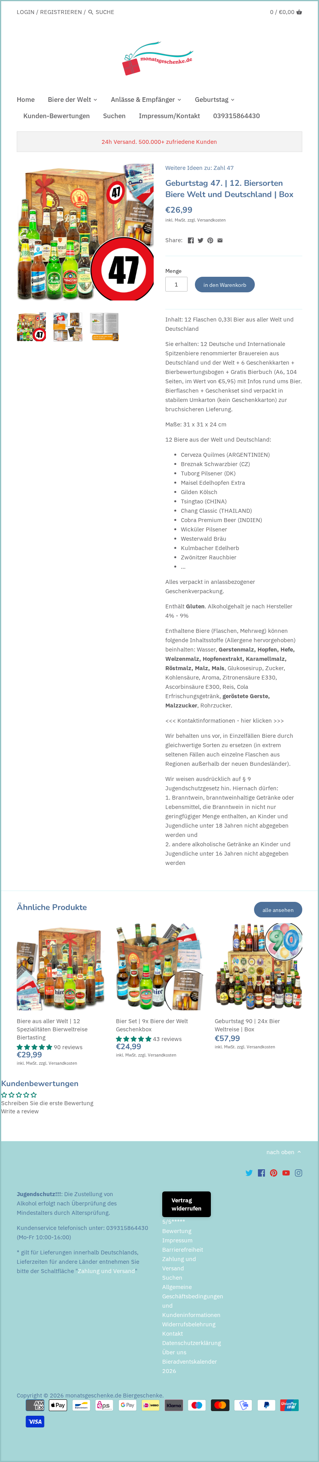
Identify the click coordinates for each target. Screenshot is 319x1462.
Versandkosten (211, 220)
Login (26, 12)
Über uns (174, 1352)
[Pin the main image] (210, 239)
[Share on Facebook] (191, 239)
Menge (173, 271)
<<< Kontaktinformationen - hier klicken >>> (224, 720)
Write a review (20, 1111)
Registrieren (61, 12)
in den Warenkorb (224, 284)
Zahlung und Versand (106, 1271)
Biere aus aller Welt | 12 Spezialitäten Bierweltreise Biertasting (52, 1029)
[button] (35, 1047)
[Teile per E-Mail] (220, 239)
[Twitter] (249, 1172)
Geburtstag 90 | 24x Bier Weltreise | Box (247, 1025)
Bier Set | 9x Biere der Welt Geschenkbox (152, 1025)
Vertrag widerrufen (187, 1204)
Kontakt (172, 1333)
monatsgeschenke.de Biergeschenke (113, 1395)
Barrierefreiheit (182, 1249)
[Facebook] (261, 1172)
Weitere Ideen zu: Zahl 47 (199, 167)
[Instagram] (298, 1172)
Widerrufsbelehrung (189, 1324)
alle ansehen (278, 910)
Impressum (177, 1240)
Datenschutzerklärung (191, 1343)
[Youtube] (286, 1172)
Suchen (172, 1277)
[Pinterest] (273, 1172)
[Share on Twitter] (200, 239)
